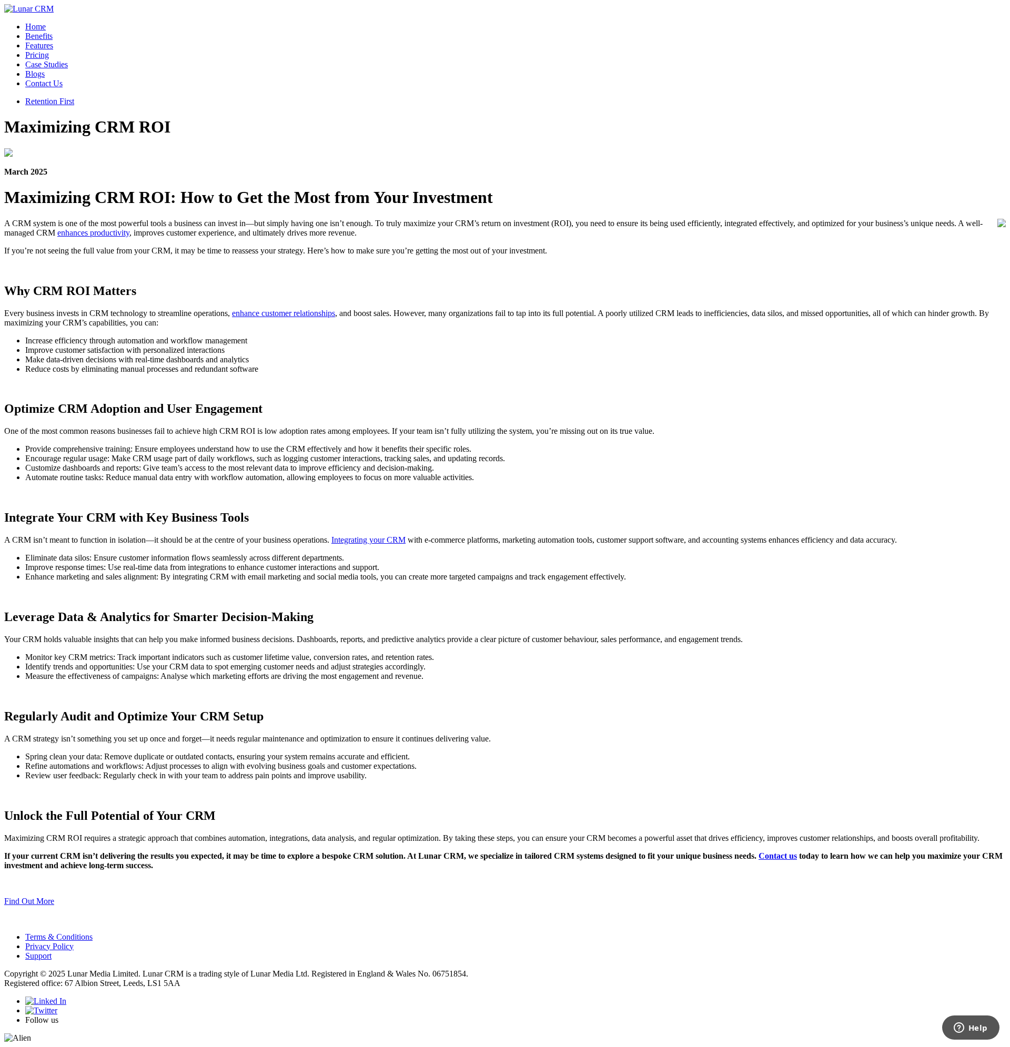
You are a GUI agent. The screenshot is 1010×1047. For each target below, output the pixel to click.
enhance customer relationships (283, 313)
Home (35, 26)
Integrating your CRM (368, 539)
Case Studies (46, 64)
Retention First (49, 101)
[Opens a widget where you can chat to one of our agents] (970, 1028)
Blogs (35, 73)
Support (38, 955)
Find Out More (29, 901)
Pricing (37, 54)
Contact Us (44, 83)
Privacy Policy (49, 946)
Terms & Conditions (59, 936)
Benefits (39, 36)
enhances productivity (93, 232)
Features (39, 45)
